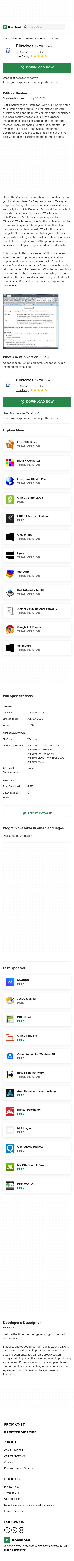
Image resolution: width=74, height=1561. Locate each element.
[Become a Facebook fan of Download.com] (7, 1530)
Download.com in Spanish (18, 1468)
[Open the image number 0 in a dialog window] (31, 321)
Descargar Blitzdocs (15, 835)
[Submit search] (26, 27)
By (22, 52)
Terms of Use (11, 1492)
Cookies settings (13, 1511)
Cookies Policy (12, 1498)
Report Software (40, 813)
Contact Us (10, 1462)
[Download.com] (12, 27)
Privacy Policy (11, 1486)
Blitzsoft (10, 1327)
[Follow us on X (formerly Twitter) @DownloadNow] (14, 1530)
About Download (13, 1449)
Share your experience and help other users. (30, 82)
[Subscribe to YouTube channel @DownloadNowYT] (21, 1530)
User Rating (22, 56)
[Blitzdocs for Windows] (8, 51)
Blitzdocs (34, 46)
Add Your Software (14, 1455)
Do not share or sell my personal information (29, 1504)
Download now (40, 68)
